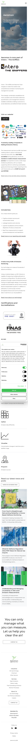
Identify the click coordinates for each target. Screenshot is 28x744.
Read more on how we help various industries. (13, 175)
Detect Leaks (14, 683)
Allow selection (14, 394)
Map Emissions (14, 681)
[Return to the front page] (3, 3)
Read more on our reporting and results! (13, 236)
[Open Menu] (26, 3)
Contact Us (14, 642)
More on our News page (10, 484)
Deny (14, 398)
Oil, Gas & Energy (14, 671)
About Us (14, 691)
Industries (14, 668)
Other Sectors (14, 675)
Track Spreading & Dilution (14, 685)
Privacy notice (14, 733)
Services (14, 679)
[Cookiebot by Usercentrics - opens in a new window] (20, 344)
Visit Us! (5, 118)
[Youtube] (16, 728)
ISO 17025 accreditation (14, 695)
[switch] (24, 372)
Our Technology (14, 693)
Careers (14, 698)
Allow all (14, 390)
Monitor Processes (14, 687)
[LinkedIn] (12, 728)
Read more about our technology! (11, 297)
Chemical (14, 673)
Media (14, 736)
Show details (21, 386)
